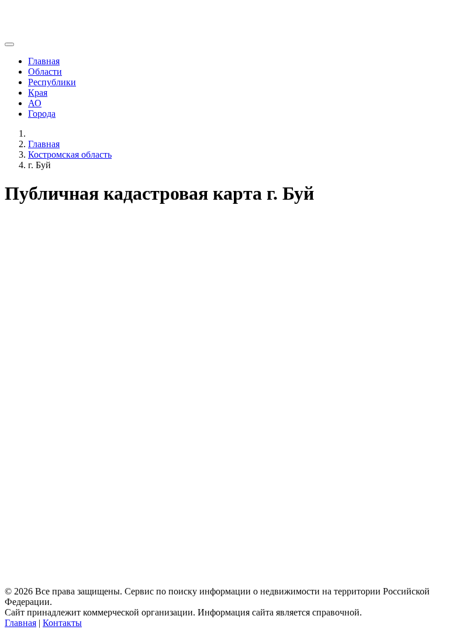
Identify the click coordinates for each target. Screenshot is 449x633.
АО (35, 103)
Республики (52, 82)
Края (37, 93)
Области (45, 71)
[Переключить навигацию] (9, 44)
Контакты (62, 623)
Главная (44, 61)
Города (42, 114)
